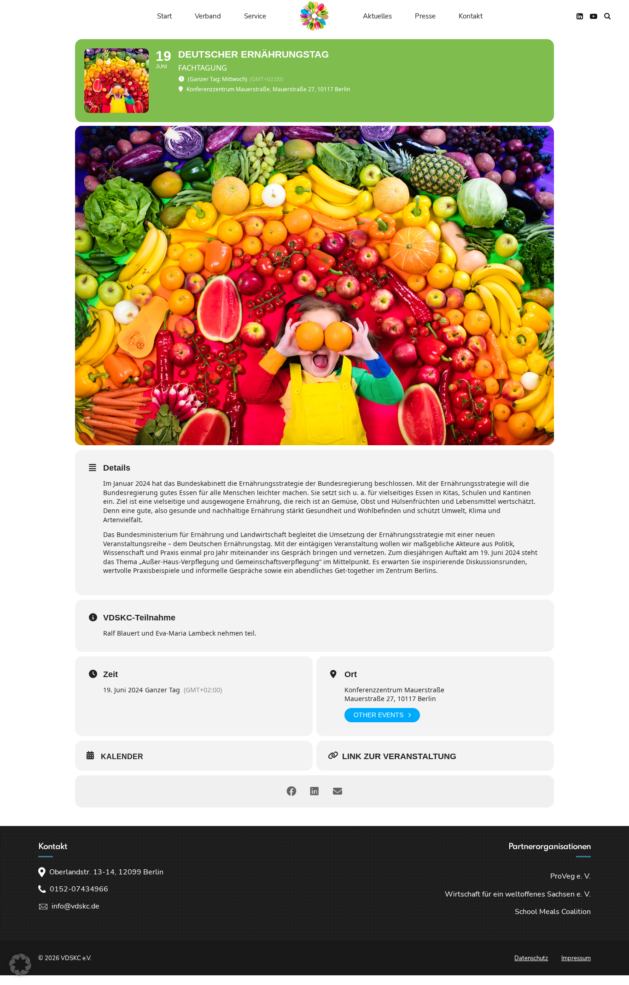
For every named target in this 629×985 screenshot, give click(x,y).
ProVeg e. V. (570, 876)
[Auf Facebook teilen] (291, 791)
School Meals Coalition (553, 912)
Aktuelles (377, 16)
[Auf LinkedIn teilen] (314, 791)
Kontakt (471, 16)
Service (255, 16)
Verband (208, 16)
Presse (425, 16)
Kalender (122, 757)
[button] (20, 964)
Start (164, 16)
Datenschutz (531, 958)
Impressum (576, 958)
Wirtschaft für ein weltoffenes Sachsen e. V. (518, 894)
